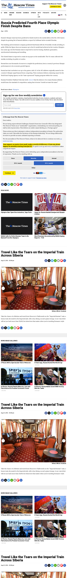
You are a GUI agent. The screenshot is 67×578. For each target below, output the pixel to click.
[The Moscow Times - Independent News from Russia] (17, 5)
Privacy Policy (17, 108)
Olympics (16, 89)
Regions (18, 12)
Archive (53, 12)
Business (26, 12)
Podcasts (46, 12)
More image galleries (9, 341)
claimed (30, 80)
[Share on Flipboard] (61, 31)
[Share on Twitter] (49, 31)
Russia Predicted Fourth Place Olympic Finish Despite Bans (30, 24)
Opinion (33, 12)
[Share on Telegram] (52, 31)
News (5, 12)
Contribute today (55, 6)
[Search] (65, 15)
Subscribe (59, 105)
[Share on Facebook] (46, 31)
